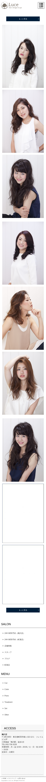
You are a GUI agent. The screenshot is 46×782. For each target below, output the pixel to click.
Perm (6, 696)
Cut (5, 683)
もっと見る (23, 19)
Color (6, 689)
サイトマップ (12, 778)
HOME (4, 778)
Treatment (8, 702)
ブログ (7, 659)
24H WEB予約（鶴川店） (14, 633)
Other (6, 715)
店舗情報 (8, 646)
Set (5, 708)
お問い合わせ (21, 778)
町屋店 (7, 665)
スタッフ (8, 652)
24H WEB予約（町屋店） (14, 639)
